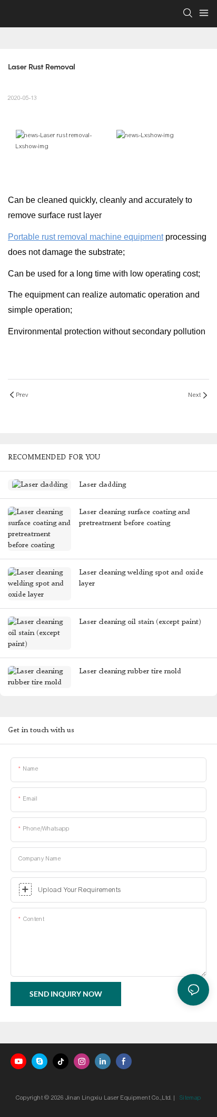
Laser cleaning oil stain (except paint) (140, 622)
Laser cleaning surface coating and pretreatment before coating (134, 517)
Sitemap (190, 1097)
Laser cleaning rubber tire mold (130, 671)
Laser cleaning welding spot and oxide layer (141, 578)
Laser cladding (102, 484)
